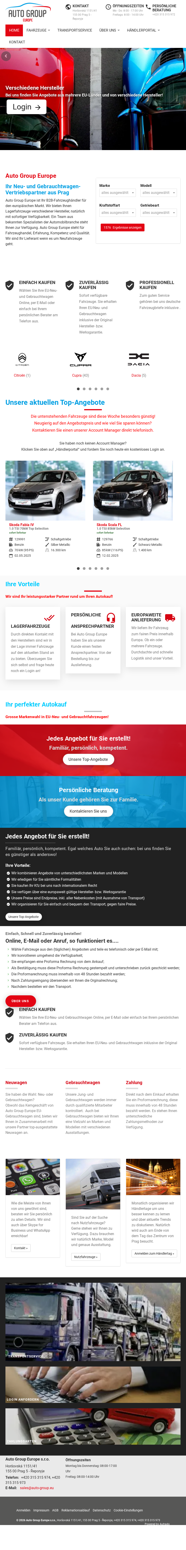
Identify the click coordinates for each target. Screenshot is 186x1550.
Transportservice (74, 30)
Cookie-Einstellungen (128, 1510)
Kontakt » (21, 1248)
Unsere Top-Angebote (88, 759)
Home (14, 30)
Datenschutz (102, 1510)
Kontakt (17, 42)
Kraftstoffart (109, 205)
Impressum (41, 1510)
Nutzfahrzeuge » (86, 1257)
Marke (104, 185)
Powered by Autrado (157, 1524)
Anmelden (23, 1510)
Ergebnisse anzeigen (123, 227)
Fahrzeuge (36, 30)
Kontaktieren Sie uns (88, 811)
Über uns (107, 30)
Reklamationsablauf (75, 1510)
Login (22, 106)
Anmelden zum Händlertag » (154, 1253)
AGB (55, 1510)
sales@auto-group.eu (37, 1488)
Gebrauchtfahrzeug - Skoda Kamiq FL (133, 512)
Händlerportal (141, 30)
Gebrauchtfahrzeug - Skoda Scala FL (45, 512)
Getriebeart (149, 205)
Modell (146, 185)
